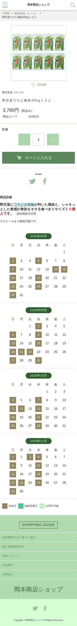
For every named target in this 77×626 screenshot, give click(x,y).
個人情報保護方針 (13, 546)
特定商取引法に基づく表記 (19, 537)
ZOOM (41, 84)
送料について (10, 555)
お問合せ (7, 574)
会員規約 (7, 565)
